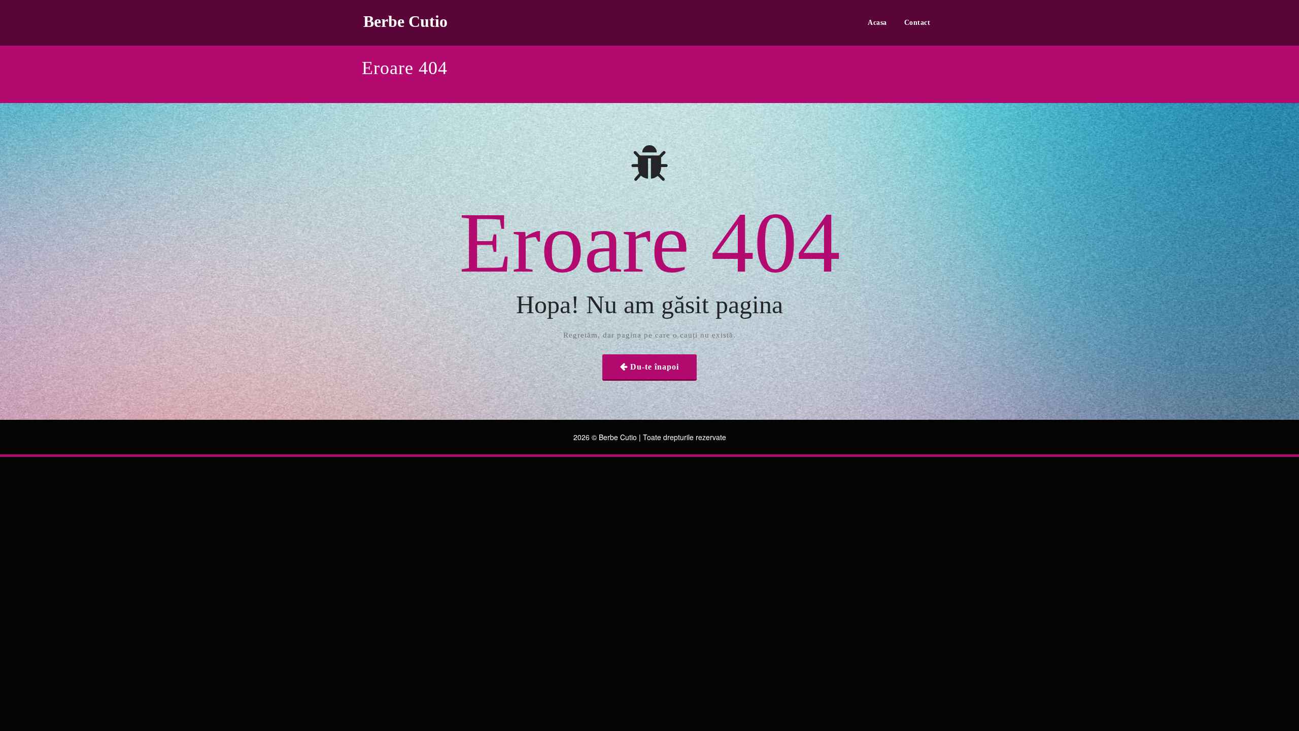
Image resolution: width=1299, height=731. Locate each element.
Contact (917, 22)
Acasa (877, 22)
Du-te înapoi (654, 366)
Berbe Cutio (405, 21)
